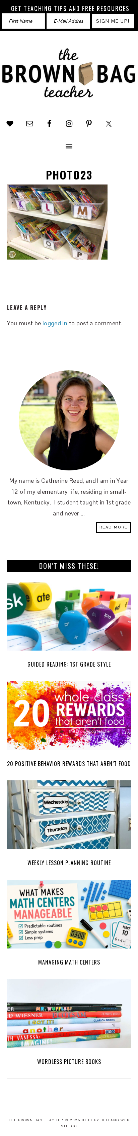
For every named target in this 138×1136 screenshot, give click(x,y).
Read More (113, 527)
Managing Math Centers (69, 962)
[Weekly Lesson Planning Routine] (69, 816)
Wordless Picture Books (69, 1062)
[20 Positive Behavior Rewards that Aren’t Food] (69, 717)
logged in (55, 323)
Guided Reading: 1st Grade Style (69, 664)
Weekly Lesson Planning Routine (69, 863)
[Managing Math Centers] (69, 916)
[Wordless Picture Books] (69, 1015)
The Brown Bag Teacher (69, 74)
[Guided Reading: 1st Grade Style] (69, 618)
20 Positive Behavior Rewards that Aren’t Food (69, 764)
